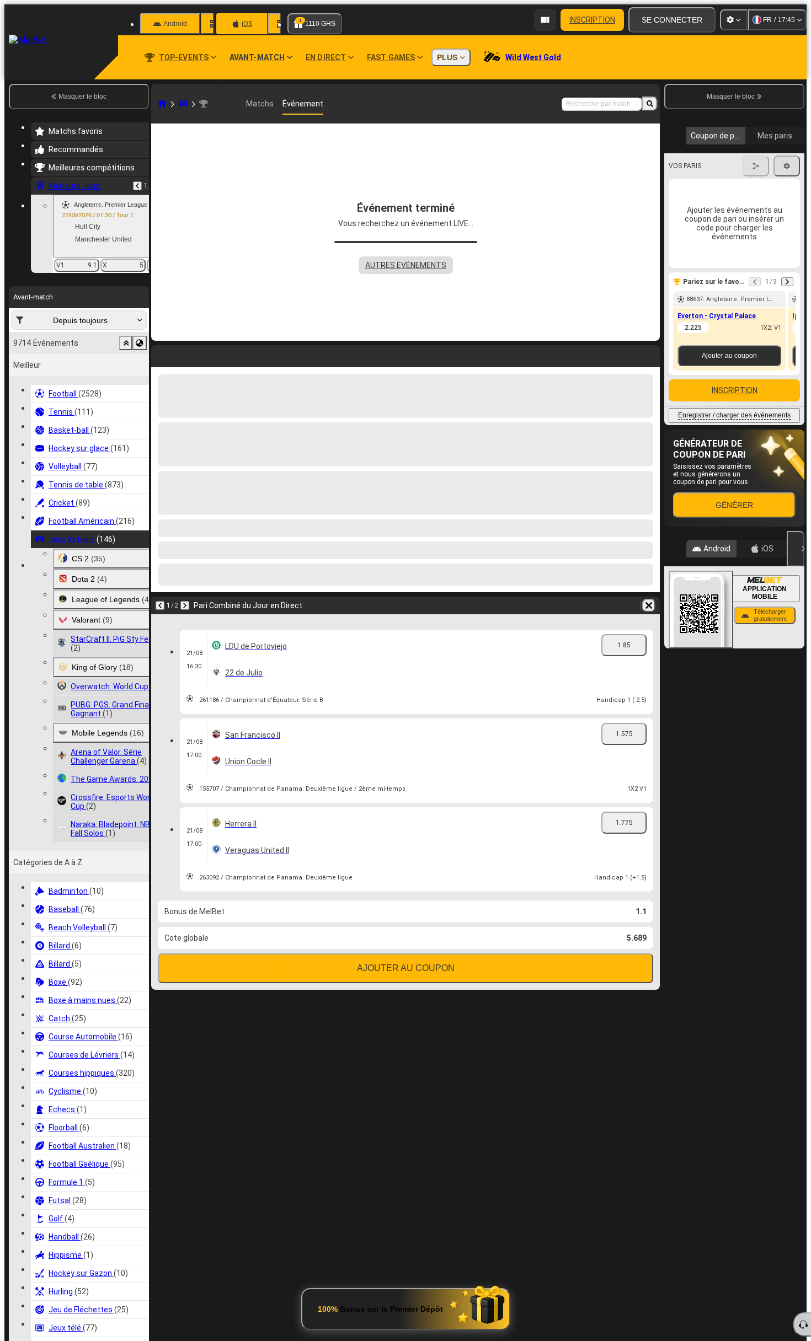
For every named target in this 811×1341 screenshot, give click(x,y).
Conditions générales (728, 321)
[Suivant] (184, 605)
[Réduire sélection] (125, 343)
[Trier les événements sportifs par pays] (139, 343)
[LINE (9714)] (162, 104)
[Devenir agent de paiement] (545, 20)
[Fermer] (795, 824)
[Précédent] (137, 185)
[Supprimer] (648, 605)
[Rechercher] (650, 103)
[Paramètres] (734, 19)
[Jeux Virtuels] (183, 104)
